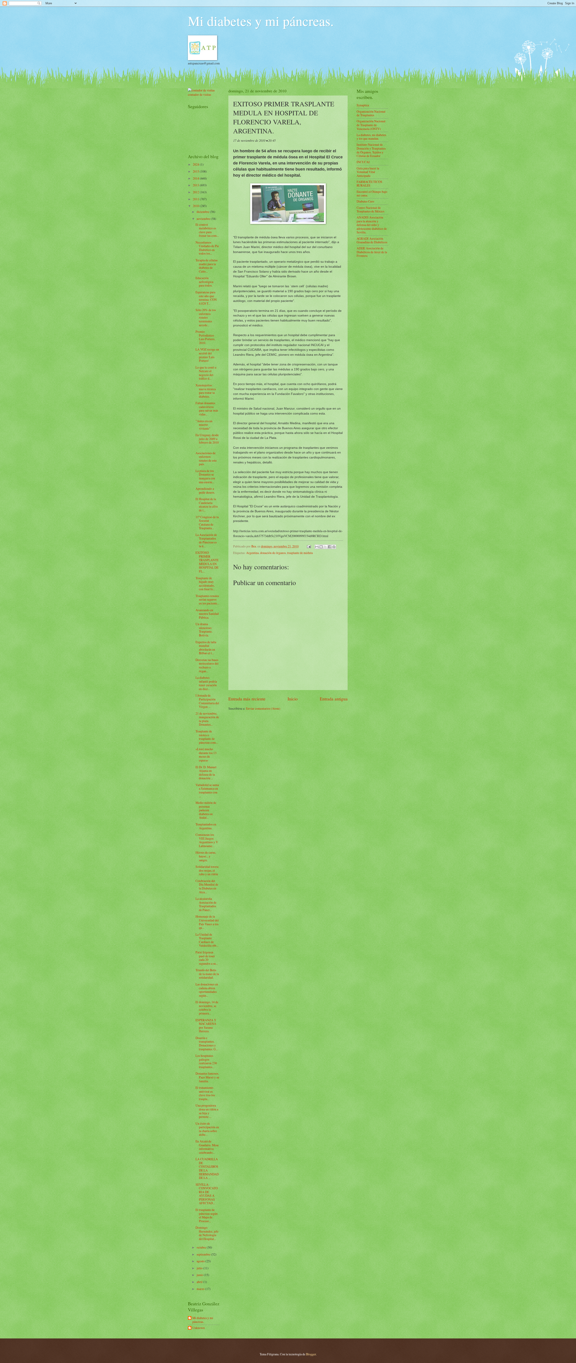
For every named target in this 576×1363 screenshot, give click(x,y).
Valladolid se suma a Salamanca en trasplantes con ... (207, 790)
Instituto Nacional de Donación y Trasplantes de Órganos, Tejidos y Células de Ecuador (371, 150)
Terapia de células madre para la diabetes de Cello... (207, 266)
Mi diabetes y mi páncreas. (261, 21)
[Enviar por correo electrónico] (317, 547)
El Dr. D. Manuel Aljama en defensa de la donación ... (206, 772)
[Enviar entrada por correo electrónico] (309, 546)
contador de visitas (199, 94)
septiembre (204, 1254)
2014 (196, 178)
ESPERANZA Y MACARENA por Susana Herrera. (206, 1025)
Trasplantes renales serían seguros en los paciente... (207, 599)
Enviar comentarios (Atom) (263, 708)
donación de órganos (273, 553)
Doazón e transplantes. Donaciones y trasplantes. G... (207, 1043)
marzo (201, 1289)
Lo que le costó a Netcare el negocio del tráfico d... (206, 373)
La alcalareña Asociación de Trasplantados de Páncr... (206, 904)
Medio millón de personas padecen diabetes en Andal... (206, 810)
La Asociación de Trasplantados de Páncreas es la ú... (206, 540)
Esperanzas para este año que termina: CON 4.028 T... (206, 297)
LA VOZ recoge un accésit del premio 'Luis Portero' (207, 355)
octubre (202, 1247)
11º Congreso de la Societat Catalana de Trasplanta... (207, 522)
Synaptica (363, 105)
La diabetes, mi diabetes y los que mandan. (371, 137)
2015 (196, 171)
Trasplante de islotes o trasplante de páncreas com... (207, 737)
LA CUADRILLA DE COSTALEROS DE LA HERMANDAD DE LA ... (207, 1168)
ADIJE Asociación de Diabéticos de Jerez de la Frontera (372, 252)
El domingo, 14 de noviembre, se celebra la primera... (207, 1007)
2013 (196, 185)
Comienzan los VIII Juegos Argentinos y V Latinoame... (207, 840)
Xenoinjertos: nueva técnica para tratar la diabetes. (206, 391)
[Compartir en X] (325, 547)
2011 (196, 199)
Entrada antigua (334, 699)
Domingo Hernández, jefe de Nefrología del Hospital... (207, 1233)
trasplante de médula (300, 553)
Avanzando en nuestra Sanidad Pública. (207, 614)
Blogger (311, 1354)
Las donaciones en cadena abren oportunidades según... (207, 990)
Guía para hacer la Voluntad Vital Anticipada (368, 172)
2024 (196, 164)
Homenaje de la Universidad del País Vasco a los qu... (207, 922)
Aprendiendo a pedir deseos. (205, 490)
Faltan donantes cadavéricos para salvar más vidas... (207, 408)
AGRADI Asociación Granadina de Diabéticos (372, 240)
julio (200, 1268)
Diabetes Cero (365, 201)
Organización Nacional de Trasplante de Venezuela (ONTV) (371, 125)
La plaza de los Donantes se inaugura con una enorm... (205, 476)
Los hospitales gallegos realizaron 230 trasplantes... (206, 1061)
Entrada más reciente (247, 699)
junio (200, 1275)
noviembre (204, 219)
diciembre (203, 212)
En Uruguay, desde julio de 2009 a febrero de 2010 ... (207, 440)
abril (200, 1282)
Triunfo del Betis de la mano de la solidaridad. (207, 974)
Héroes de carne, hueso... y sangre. (206, 856)
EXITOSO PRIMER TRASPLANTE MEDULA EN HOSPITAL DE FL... (207, 561)
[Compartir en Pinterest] (334, 547)
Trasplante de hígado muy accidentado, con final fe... (205, 583)
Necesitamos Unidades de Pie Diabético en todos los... (207, 248)
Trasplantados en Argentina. (206, 826)
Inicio (293, 699)
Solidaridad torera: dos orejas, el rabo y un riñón (207, 870)
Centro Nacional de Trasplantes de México (370, 209)
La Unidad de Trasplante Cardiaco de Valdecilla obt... (207, 940)
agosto (201, 1261)
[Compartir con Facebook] (329, 547)
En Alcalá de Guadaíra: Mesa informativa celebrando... (207, 1147)
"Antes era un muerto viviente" (204, 425)
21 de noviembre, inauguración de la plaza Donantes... (207, 719)
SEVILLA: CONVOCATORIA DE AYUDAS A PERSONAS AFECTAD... (207, 1193)
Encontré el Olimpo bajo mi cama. (372, 193)
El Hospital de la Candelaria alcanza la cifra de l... (207, 504)
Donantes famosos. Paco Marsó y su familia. (207, 1077)
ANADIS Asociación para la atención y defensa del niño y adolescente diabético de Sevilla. (372, 224)
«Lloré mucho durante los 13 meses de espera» (206, 754)
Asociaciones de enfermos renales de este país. (206, 458)
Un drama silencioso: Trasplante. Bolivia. (204, 629)
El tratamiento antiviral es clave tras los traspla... (205, 1093)
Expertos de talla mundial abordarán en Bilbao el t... (206, 647)
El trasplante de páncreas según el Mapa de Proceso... (207, 1215)
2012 (196, 192)
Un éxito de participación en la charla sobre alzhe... (207, 1129)
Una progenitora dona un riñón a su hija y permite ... (207, 1111)
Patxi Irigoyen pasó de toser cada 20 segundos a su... (207, 958)
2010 (196, 206)
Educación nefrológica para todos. (204, 281)
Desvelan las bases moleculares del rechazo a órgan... (207, 665)
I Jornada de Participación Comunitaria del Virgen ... (207, 701)
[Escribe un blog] (321, 547)
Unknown (198, 1328)
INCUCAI (363, 162)
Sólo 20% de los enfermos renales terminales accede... (206, 317)
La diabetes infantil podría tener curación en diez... (206, 683)
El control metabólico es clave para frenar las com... (207, 230)
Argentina (252, 553)
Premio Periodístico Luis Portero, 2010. (205, 337)
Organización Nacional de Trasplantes (371, 113)
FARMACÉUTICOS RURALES (369, 184)
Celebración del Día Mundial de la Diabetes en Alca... (207, 886)
